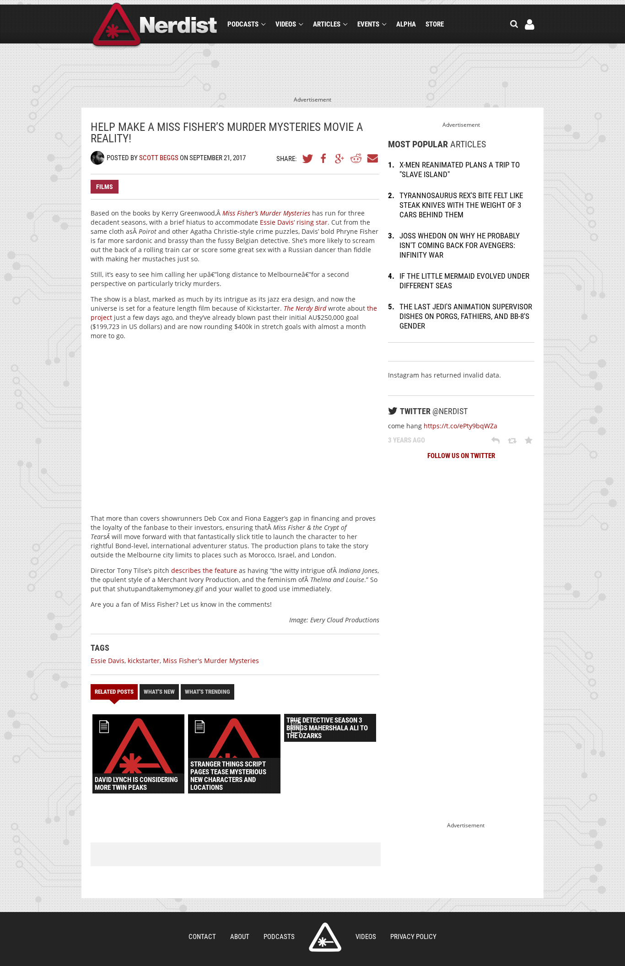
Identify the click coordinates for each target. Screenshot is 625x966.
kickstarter (144, 660)
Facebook (324, 158)
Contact (202, 937)
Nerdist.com (325, 937)
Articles (326, 24)
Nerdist (155, 25)
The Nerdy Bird (305, 308)
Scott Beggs (158, 158)
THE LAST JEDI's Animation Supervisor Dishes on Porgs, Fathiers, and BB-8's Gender (465, 316)
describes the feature (204, 570)
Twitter (308, 158)
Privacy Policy (413, 937)
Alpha (406, 24)
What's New (159, 691)
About (239, 937)
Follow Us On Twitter (461, 456)
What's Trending (207, 691)
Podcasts (243, 24)
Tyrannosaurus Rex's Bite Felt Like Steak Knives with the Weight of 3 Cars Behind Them (461, 205)
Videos (285, 24)
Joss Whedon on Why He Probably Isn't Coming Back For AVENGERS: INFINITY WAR (459, 245)
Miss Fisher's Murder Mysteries (211, 660)
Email (372, 158)
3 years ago (406, 440)
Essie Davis (277, 222)
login (529, 24)
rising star (312, 222)
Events (368, 24)
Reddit (356, 158)
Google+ (340, 158)
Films (104, 186)
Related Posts (114, 691)
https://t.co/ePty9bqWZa (460, 425)
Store (435, 24)
